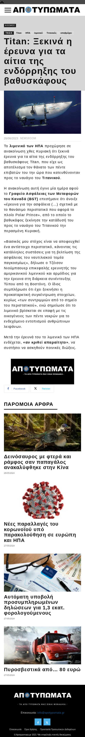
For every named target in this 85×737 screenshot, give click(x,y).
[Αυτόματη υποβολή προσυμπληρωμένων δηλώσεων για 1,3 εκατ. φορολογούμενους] (42, 573)
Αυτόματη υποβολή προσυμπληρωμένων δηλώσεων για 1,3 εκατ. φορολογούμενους (34, 605)
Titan (19, 33)
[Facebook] (38, 721)
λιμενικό (38, 33)
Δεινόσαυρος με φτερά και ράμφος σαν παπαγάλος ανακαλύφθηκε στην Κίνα (37, 462)
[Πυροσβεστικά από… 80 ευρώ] (42, 645)
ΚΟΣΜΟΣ (10, 25)
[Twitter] (46, 721)
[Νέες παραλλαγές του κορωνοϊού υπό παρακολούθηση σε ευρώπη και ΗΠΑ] (42, 500)
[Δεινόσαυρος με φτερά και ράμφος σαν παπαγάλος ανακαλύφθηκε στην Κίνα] (42, 433)
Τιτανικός (52, 33)
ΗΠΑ (28, 33)
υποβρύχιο (66, 33)
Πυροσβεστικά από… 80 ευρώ (42, 669)
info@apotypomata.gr (50, 712)
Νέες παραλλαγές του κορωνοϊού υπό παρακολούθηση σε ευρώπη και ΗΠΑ (40, 532)
